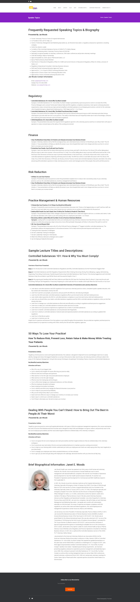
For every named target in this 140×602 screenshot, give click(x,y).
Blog (70, 7)
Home (54, 7)
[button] (86, 7)
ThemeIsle (109, 598)
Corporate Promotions (94, 7)
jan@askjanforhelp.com (41, 80)
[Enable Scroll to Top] (137, 599)
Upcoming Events (82, 7)
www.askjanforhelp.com (43, 85)
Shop (75, 7)
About (59, 7)
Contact (65, 7)
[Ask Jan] (33, 8)
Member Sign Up (106, 7)
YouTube (30, 1)
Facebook (28, 1)
